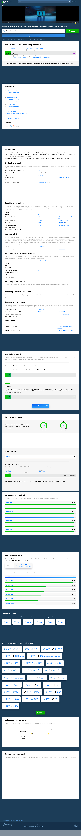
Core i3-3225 (8, 471)
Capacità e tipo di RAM (13, 99)
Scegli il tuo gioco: (40, 456)
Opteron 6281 (9, 594)
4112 (19, 39)
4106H (3, 39)
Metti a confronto (73, 31)
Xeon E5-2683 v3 (10, 502)
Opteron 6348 (9, 589)
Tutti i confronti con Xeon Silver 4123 (17, 113)
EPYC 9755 (62, 249)
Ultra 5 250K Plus (30, 48)
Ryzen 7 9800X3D (37, 57)
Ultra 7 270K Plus (40, 48)
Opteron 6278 (9, 580)
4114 (22, 39)
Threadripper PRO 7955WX (66, 330)
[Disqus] (41, 780)
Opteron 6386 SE (10, 585)
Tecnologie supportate (13, 97)
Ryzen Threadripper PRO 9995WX (65, 327)
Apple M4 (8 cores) (64, 177)
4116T (29, 39)
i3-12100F (13, 48)
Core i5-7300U (42, 471)
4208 (37, 39)
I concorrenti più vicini (13, 106)
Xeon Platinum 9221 (64, 314)
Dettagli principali (12, 90)
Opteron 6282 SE (10, 603)
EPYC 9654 (62, 311)
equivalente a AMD (12, 109)
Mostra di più (40, 712)
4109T (11, 39)
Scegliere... (33, 31)
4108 (7, 39)
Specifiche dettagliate (13, 92)
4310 (40, 39)
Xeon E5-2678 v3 (10, 506)
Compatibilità (10, 95)
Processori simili (11, 111)
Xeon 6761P (9, 529)
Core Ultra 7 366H (64, 225)
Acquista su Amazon (46, 36)
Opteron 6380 (9, 598)
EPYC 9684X (62, 223)
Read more (74, 7)
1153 (39, 170)
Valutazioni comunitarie (13, 116)
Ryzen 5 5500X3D (17, 57)
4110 (15, 39)
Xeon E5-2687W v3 (10, 525)
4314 (44, 39)
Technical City (7, 2)
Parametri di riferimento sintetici (16, 102)
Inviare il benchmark (39, 405)
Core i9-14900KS (63, 220)
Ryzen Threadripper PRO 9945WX (65, 217)
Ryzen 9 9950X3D (46, 57)
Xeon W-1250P (9, 511)
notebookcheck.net (39, 826)
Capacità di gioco (11, 104)
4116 (26, 39)
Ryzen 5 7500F (26, 57)
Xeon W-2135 (9, 520)
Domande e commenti (13, 118)
